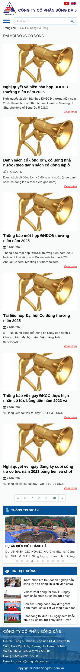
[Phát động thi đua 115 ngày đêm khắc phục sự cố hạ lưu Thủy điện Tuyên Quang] (12, 618)
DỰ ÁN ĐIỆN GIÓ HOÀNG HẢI (26, 546)
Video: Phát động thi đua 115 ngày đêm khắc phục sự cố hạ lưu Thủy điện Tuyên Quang (46, 595)
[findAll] (72, 21)
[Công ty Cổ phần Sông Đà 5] (9, 8)
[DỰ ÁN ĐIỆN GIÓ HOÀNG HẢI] (40, 529)
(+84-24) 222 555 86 (37, 651)
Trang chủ (9, 28)
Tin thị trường (23, 571)
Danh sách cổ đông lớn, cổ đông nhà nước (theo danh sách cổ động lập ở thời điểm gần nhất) (37, 165)
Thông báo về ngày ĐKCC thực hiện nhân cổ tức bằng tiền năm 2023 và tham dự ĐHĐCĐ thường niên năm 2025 (39, 401)
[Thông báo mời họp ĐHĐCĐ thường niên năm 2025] (40, 212)
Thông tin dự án (25, 510)
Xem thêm (70, 112)
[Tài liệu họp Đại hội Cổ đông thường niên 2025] (40, 292)
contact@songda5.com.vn (31, 661)
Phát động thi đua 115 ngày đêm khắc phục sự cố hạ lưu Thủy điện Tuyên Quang (49, 619)
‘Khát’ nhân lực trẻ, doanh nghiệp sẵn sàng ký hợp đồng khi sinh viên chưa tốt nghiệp (48, 583)
